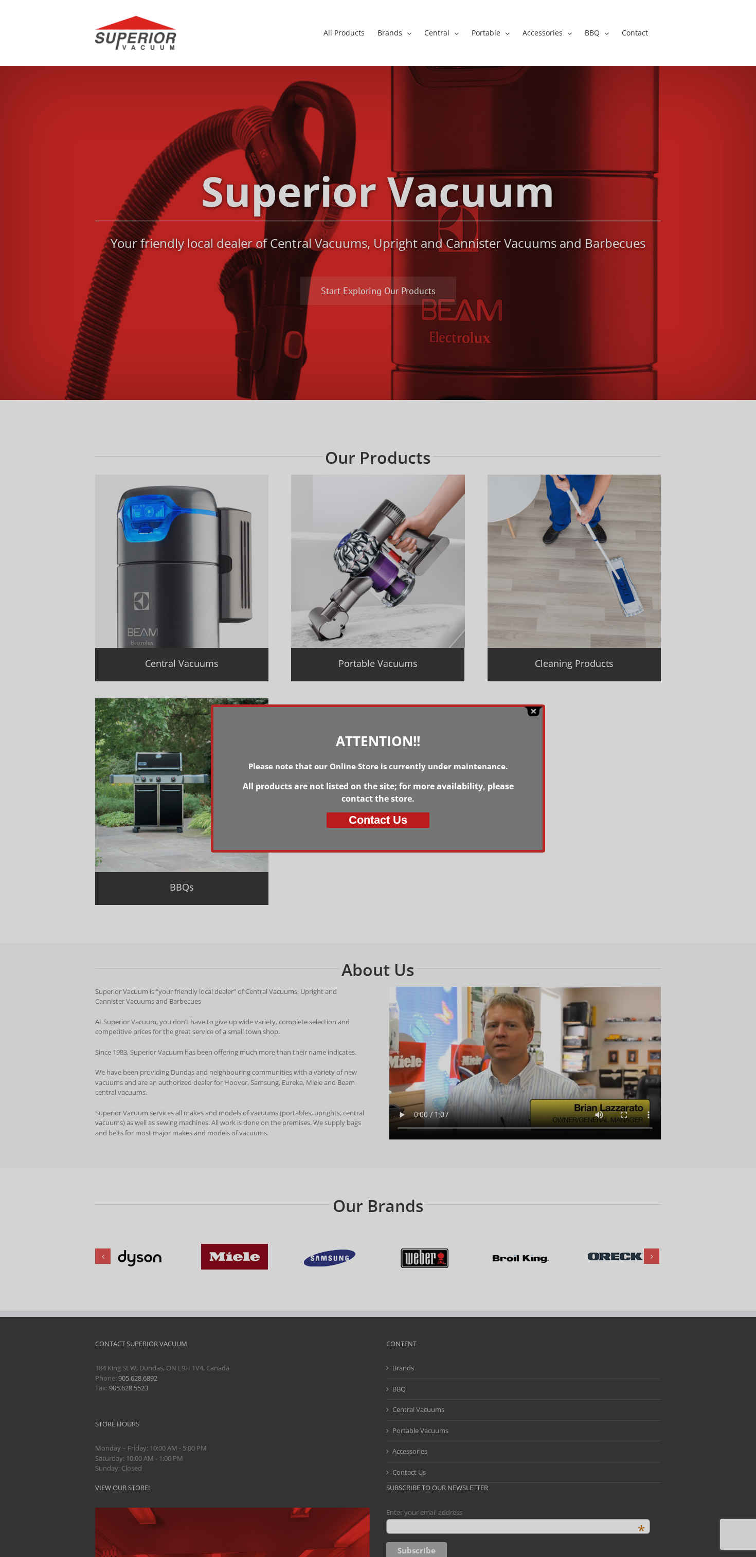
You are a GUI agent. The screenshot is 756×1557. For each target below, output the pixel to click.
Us (378, 819)
